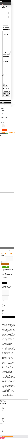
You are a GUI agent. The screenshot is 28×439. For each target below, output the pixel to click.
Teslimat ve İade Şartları (5, 320)
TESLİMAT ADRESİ (3, 258)
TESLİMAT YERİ (3, 256)
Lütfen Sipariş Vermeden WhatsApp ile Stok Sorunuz (7, 270)
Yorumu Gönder (9, 316)
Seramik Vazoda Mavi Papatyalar (4, 136)
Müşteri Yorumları (4, 277)
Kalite (3, 300)
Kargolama (3, 305)
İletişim (3, 310)
